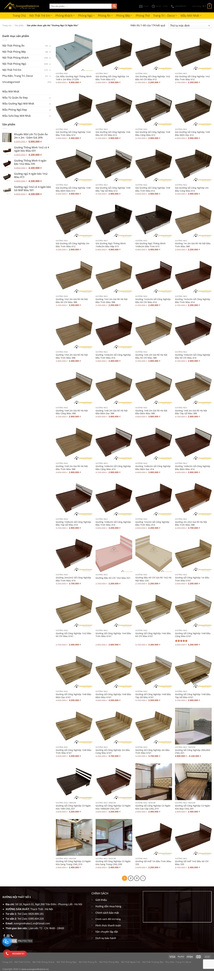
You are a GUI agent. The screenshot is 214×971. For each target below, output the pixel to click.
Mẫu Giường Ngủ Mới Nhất (18, 103)
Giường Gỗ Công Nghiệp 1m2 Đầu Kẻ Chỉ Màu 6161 (73, 635)
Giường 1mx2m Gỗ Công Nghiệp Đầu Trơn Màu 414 (152, 523)
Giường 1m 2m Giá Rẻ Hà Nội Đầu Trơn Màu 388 (193, 245)
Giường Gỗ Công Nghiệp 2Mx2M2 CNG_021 (192, 751)
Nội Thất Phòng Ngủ (14, 63)
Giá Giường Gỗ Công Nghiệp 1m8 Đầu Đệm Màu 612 (73, 189)
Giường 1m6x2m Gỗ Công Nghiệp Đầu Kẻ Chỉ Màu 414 (192, 356)
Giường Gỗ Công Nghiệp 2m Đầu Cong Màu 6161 (113, 751)
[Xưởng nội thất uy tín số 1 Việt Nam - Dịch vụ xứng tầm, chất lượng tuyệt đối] (23, 6)
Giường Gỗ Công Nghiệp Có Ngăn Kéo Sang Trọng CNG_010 (73, 863)
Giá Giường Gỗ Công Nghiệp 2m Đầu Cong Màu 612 (192, 189)
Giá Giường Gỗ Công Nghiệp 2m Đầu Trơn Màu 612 (72, 245)
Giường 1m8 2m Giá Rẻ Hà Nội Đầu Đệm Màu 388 (151, 412)
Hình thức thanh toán (108, 925)
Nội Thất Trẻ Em (39, 15)
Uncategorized (11, 82)
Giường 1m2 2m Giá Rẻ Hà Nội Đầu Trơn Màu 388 (112, 301)
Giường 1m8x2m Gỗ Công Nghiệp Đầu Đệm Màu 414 (192, 468)
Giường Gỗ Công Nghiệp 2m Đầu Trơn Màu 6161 (152, 751)
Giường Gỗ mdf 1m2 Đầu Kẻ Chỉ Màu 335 (192, 863)
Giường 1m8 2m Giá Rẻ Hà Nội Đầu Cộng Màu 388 (72, 412)
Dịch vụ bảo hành (105, 938)
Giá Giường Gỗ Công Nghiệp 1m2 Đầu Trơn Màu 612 (192, 78)
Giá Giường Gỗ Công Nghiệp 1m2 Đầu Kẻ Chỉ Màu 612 (152, 78)
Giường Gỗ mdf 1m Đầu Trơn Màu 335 (153, 863)
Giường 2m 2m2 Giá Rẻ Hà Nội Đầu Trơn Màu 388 (191, 523)
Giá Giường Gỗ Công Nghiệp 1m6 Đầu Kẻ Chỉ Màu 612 (113, 133)
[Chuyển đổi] (50, 46)
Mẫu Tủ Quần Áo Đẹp (15, 97)
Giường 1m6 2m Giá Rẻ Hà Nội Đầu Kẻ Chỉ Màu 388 (151, 356)
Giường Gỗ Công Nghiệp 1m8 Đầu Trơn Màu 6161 (73, 751)
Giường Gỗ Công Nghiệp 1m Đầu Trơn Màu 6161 (192, 579)
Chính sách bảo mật (107, 912)
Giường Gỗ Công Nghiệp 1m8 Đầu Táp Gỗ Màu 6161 (153, 696)
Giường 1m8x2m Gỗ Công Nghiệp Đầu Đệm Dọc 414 (153, 468)
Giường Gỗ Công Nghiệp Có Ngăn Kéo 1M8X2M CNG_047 (113, 807)
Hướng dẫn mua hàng (108, 906)
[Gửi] (114, 6)
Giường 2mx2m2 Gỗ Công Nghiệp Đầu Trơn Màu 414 (73, 579)
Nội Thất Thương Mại (152, 962)
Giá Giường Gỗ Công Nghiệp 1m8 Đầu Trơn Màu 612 (152, 189)
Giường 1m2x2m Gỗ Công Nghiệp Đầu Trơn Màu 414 (192, 301)
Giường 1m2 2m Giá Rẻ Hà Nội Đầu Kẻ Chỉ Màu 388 (72, 301)
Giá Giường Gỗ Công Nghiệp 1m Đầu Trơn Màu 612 (112, 78)
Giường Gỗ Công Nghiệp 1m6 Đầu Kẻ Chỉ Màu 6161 (153, 635)
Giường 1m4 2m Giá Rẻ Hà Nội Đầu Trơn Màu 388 (72, 356)
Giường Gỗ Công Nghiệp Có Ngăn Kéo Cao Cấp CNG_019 (152, 807)
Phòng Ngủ (85, 15)
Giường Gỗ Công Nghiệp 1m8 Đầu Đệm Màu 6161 (113, 696)
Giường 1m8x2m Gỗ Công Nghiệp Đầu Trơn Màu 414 (113, 523)
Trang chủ (6, 25)
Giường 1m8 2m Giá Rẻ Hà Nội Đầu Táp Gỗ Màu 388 (191, 412)
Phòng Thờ (143, 15)
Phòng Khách (64, 15)
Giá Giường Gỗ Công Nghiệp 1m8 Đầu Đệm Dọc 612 (192, 133)
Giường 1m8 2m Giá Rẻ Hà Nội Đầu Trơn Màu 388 (72, 468)
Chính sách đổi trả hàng (108, 919)
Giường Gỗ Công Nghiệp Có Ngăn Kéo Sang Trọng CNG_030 (113, 863)
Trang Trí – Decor (164, 15)
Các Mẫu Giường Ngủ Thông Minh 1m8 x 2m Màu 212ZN (74, 78)
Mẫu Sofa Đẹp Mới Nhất (16, 115)
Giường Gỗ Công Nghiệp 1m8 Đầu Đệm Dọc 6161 (73, 696)
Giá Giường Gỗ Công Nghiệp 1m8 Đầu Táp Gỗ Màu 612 (113, 189)
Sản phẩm (19, 25)
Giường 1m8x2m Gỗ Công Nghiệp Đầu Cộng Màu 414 (113, 468)
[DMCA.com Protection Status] (18, 940)
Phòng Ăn (104, 15)
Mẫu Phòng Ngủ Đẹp (14, 109)
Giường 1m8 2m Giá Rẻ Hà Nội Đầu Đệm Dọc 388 (112, 412)
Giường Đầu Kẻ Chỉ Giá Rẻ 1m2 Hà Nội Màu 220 (153, 579)
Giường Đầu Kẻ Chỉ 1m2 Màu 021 (113, 578)
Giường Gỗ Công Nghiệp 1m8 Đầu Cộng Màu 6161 (193, 635)
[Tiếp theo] (143, 878)
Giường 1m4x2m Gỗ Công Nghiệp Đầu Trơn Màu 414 (113, 356)
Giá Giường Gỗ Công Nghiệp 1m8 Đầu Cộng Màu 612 (152, 133)
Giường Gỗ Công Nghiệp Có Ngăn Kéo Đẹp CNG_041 (192, 807)
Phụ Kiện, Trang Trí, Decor (17, 76)
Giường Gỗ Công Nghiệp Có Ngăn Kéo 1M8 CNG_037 (73, 807)
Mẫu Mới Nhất (190, 15)
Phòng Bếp (123, 15)
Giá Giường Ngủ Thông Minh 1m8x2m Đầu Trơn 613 (150, 245)
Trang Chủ (19, 15)
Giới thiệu (101, 900)
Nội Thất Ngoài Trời (130, 962)
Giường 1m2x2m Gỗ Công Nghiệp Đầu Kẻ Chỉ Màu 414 (153, 301)
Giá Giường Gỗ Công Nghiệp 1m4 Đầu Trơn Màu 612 (73, 133)
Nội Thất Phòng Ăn (13, 45)
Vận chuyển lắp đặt (106, 931)
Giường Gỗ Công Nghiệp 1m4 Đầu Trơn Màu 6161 (113, 635)
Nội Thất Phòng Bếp (14, 51)
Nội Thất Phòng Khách (15, 57)
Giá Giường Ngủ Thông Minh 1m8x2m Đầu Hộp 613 (111, 245)
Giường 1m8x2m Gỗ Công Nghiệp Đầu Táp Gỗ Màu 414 (73, 523)
